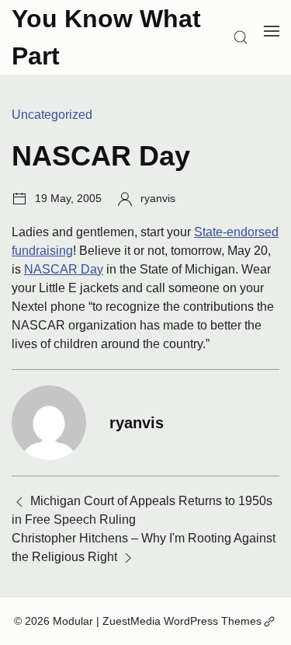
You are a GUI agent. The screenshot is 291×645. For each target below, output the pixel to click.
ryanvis (157, 198)
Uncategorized (52, 114)
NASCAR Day (63, 269)
